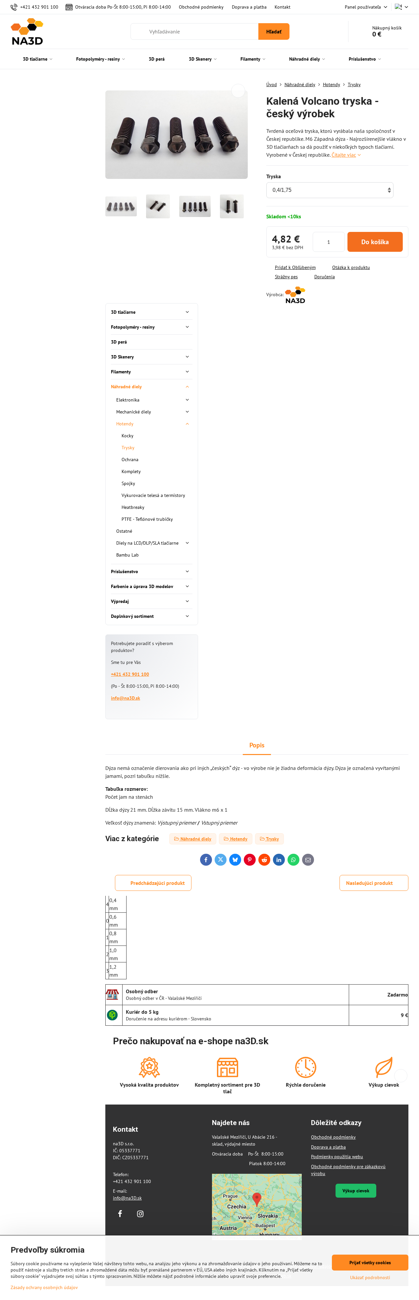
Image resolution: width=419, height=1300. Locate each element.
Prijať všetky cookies (370, 1263)
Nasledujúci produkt (369, 883)
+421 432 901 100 (130, 674)
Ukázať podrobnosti (370, 1277)
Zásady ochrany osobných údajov (44, 1287)
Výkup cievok (355, 1191)
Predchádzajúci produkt (158, 883)
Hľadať (274, 31)
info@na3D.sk (125, 698)
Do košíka (375, 242)
